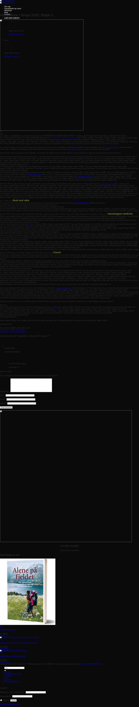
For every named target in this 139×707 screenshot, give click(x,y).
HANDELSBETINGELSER (91, 664)
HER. (56, 309)
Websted (3, 403)
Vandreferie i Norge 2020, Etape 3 (13, 332)
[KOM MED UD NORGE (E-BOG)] (13, 651)
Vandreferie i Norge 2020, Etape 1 (65, 138)
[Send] (5, 670)
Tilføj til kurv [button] (4, 636)
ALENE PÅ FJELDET (8, 630)
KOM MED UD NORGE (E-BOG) (12, 656)
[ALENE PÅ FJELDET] (27, 624)
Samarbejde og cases (12, 8)
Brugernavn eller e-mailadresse (12, 692)
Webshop (8, 10)
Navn (2, 395)
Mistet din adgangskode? (9, 704)
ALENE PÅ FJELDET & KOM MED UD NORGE (18, 643)
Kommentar (5, 391)
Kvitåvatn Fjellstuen (84, 176)
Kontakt (7, 680)
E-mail (3, 399)
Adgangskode (6, 696)
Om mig (7, 6)
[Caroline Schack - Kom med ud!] (7, 2)
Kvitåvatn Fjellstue (112, 147)
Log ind (13, 700)
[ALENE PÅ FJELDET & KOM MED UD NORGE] (19, 637)
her (29, 224)
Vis (1, 626)
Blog (6, 12)
